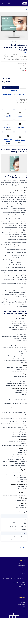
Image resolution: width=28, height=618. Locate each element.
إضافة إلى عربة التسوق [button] (9, 87)
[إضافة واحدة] (21, 87)
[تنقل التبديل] (9, 3)
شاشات (24, 9)
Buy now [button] (13, 90)
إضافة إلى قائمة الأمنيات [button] (19, 94)
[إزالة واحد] (25, 87)
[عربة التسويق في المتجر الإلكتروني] (5, 3)
